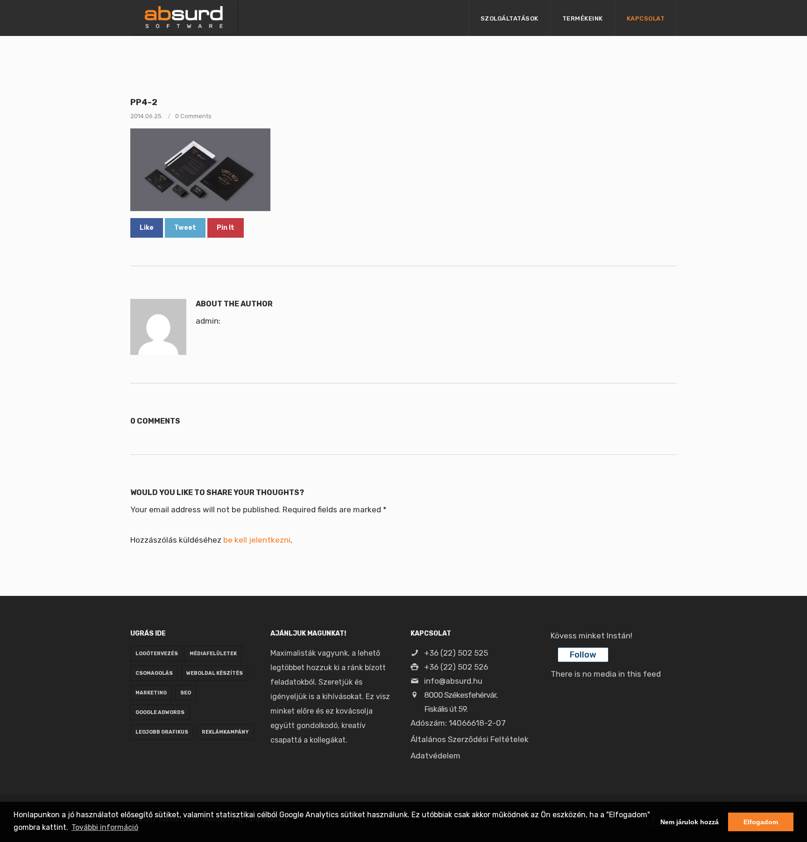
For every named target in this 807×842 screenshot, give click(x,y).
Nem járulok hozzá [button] (689, 822)
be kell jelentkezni (256, 540)
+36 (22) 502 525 (455, 653)
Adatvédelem (435, 755)
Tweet (185, 228)
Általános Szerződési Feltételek (470, 739)
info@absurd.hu (452, 681)
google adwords (159, 712)
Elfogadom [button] (760, 822)
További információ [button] (104, 827)
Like (147, 228)
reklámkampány (225, 732)
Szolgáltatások (509, 18)
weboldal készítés (214, 673)
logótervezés (156, 654)
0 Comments (193, 116)
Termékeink (582, 18)
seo (185, 693)
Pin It (225, 228)
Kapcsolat (646, 18)
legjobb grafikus (161, 732)
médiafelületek (213, 654)
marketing (151, 693)
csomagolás (154, 673)
